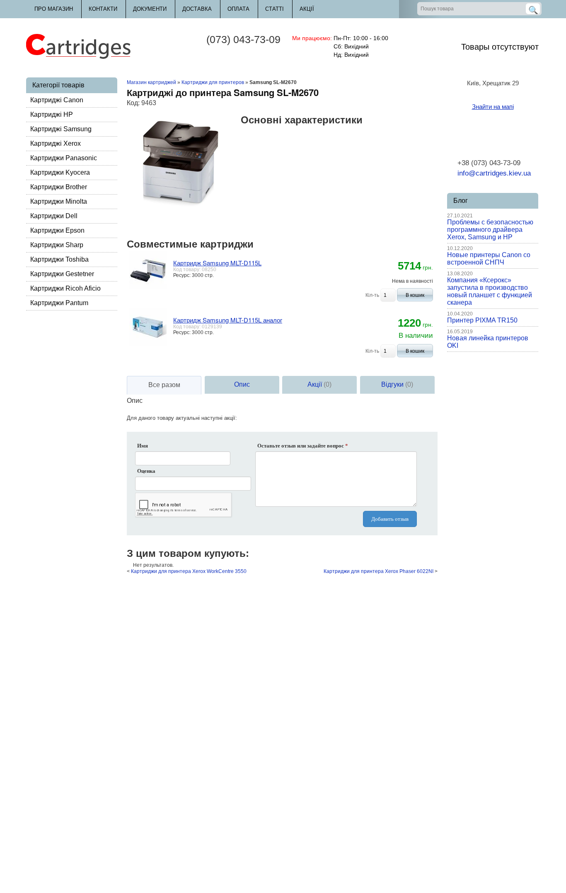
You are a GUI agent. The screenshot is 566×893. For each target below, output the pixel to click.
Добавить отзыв (390, 519)
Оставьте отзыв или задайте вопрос (302, 446)
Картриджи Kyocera (60, 172)
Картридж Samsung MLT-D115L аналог (227, 319)
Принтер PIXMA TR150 (482, 320)
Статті (274, 9)
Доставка (197, 9)
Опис (242, 384)
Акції (307, 9)
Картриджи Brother (58, 186)
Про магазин (53, 9)
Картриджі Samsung (61, 128)
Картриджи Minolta (58, 201)
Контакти (103, 9)
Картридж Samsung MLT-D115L (217, 262)
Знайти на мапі (493, 106)
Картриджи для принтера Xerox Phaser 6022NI (378, 571)
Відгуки (397, 384)
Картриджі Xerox (55, 143)
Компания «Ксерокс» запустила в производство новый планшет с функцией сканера (489, 291)
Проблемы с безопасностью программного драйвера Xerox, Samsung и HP (490, 230)
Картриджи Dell (53, 215)
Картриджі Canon (56, 100)
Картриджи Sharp (56, 244)
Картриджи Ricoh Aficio (65, 288)
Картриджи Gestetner (62, 273)
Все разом (164, 384)
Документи (150, 9)
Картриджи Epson (57, 230)
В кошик (415, 295)
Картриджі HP (51, 114)
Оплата (238, 9)
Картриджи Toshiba (59, 259)
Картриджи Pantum (59, 302)
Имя (142, 446)
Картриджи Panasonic (63, 157)
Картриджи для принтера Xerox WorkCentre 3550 (189, 571)
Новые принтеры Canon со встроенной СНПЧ (488, 258)
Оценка (146, 471)
